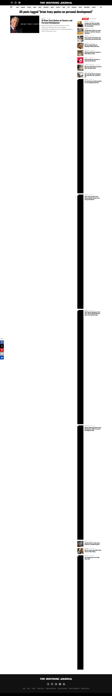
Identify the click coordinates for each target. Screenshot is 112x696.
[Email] (2, 354)
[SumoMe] (2, 357)
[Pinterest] (2, 350)
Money (39, 7)
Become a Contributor (74, 688)
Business (23, 7)
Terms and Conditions (51, 688)
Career (80, 7)
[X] (2, 346)
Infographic (87, 7)
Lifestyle (58, 7)
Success (29, 7)
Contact (94, 7)
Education (74, 7)
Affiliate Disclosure (62, 688)
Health (34, 7)
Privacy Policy (40, 688)
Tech (68, 7)
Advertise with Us (85, 688)
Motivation (46, 7)
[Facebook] (2, 342)
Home (17, 7)
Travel (63, 7)
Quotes (52, 7)
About (28, 688)
